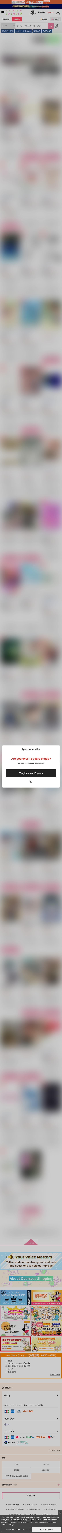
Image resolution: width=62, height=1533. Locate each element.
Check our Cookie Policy (16, 1529)
